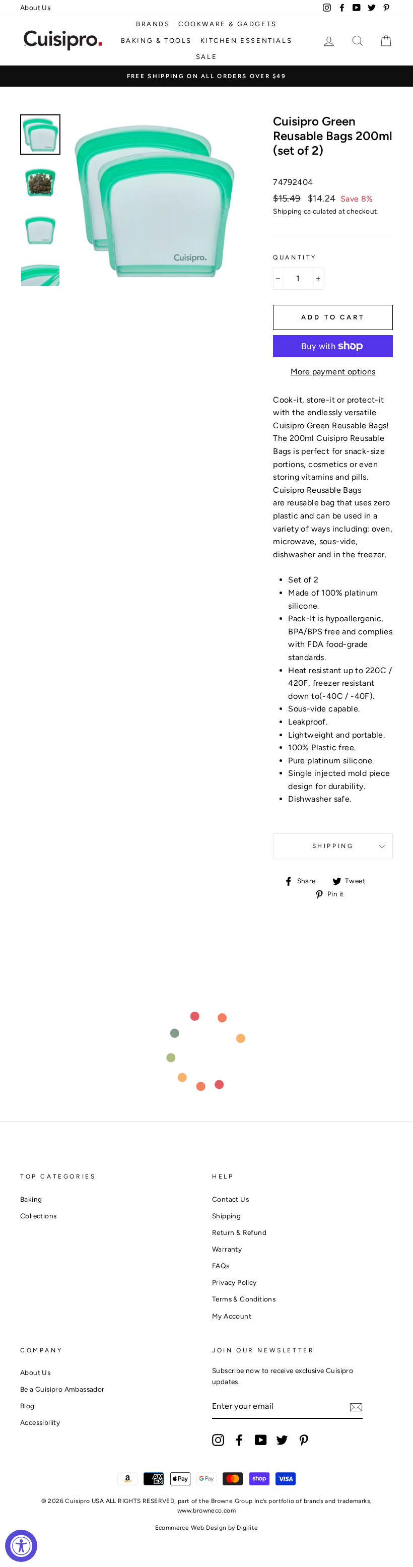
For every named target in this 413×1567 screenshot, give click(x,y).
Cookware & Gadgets (227, 24)
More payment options (333, 371)
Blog (27, 1406)
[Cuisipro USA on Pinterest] (304, 1440)
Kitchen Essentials (246, 40)
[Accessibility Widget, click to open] (21, 1546)
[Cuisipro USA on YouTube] (261, 1440)
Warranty (227, 1249)
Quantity (295, 257)
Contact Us (230, 1199)
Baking (31, 1199)
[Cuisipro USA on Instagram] (218, 1440)
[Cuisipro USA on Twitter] (282, 1440)
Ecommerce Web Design (191, 1527)
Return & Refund (239, 1232)
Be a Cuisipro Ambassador (62, 1389)
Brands (153, 24)
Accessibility (40, 1422)
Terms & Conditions (244, 1299)
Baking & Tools (156, 40)
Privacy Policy (234, 1282)
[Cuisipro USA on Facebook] (239, 1440)
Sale (206, 56)
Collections (38, 1216)
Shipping (287, 211)
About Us (35, 8)
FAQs (221, 1266)
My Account (231, 1316)
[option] (206, 76)
